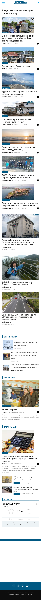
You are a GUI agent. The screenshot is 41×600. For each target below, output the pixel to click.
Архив (17, 594)
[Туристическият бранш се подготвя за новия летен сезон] (20, 81)
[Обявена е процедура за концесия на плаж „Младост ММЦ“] (20, 137)
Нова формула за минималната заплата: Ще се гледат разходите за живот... (19, 458)
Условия (32, 592)
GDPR (26, 592)
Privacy (30, 594)
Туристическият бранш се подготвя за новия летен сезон (19, 92)
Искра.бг (4, 412)
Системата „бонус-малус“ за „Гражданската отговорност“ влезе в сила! (26, 489)
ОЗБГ (3, 43)
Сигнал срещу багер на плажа (16, 66)
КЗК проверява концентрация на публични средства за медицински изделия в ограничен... (25, 479)
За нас (13, 592)
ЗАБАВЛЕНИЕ (9, 377)
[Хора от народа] (20, 393)
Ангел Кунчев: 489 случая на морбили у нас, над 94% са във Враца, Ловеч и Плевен (25, 355)
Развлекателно (6, 406)
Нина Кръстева (6, 96)
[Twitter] (22, 586)
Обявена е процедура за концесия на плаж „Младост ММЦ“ (20, 148)
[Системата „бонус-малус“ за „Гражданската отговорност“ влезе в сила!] (7, 490)
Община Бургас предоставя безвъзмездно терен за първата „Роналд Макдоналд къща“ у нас (18, 242)
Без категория (6, 88)
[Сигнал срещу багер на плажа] (20, 55)
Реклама (11, 594)
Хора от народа (9, 409)
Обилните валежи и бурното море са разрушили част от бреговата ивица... (20, 204)
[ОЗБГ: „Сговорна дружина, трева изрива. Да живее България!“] (20, 164)
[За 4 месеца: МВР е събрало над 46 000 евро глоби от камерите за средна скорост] (20, 302)
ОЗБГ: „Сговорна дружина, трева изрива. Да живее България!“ (18, 176)
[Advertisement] (20, 561)
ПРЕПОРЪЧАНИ (10, 427)
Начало (7, 592)
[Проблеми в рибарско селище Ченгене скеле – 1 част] (20, 109)
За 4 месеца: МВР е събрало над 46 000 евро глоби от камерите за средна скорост (19, 317)
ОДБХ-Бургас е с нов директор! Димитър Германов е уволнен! (17, 283)
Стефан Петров (6, 124)
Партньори (20, 592)
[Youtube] (27, 586)
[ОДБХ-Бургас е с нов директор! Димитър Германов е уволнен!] (20, 266)
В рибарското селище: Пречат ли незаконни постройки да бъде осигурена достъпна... (18, 38)
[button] (3, 2)
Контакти (23, 594)
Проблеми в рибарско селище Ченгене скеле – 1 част (16, 120)
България (5, 32)
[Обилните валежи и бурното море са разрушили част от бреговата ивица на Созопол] (20, 192)
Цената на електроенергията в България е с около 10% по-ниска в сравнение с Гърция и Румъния (24, 367)
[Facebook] (13, 586)
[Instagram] (18, 586)
